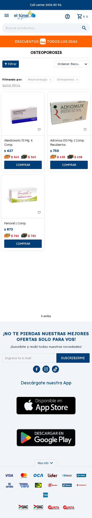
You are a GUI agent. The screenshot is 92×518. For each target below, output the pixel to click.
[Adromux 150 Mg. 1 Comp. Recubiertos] (69, 113)
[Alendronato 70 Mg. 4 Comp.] (23, 113)
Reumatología (37, 79)
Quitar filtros (11, 85)
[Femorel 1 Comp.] (23, 196)
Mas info (46, 463)
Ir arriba (46, 316)
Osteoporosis (65, 79)
